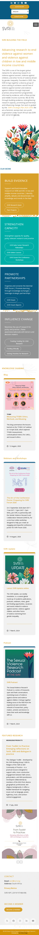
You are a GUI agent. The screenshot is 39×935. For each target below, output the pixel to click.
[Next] (21, 862)
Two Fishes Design (23, 933)
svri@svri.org (15, 881)
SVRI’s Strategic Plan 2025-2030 (20, 108)
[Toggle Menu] (36, 25)
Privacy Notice (10, 888)
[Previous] (18, 862)
